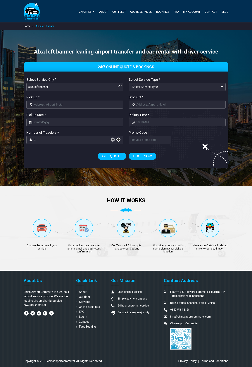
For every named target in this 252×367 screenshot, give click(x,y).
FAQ (81, 311)
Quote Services (141, 11)
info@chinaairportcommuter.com (190, 316)
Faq (176, 11)
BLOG (225, 11)
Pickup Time (139, 115)
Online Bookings (89, 307)
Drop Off (136, 97)
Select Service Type (144, 79)
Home (27, 26)
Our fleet (119, 11)
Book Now (142, 156)
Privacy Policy (187, 361)
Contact (211, 11)
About (103, 11)
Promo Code (138, 132)
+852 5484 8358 (180, 309)
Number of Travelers (42, 132)
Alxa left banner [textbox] (73, 87)
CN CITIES (85, 11)
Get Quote (112, 156)
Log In (83, 316)
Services (84, 302)
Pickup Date (36, 115)
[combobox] (74, 87)
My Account (191, 11)
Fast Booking (87, 326)
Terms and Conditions (214, 361)
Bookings (162, 11)
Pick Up (32, 97)
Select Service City (41, 79)
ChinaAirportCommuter (184, 323)
